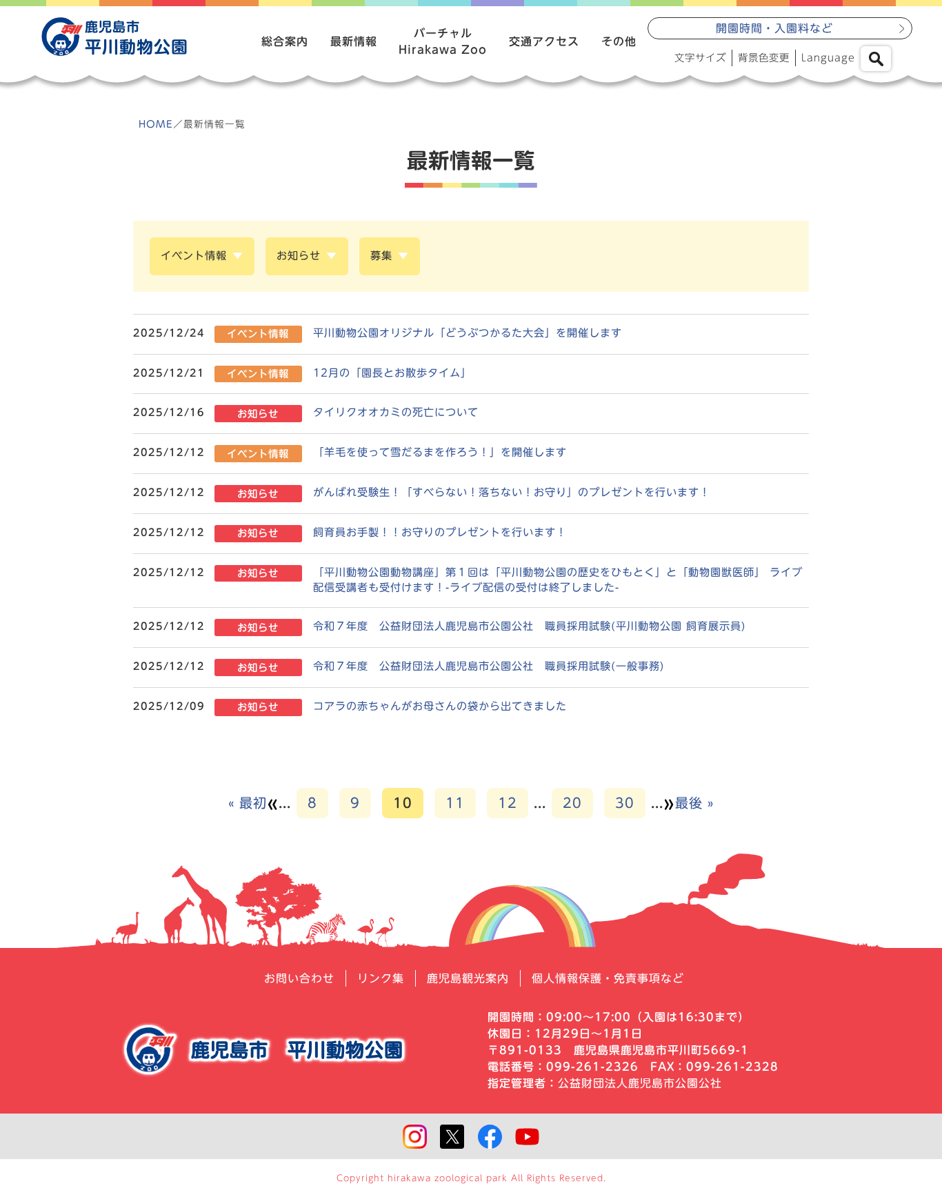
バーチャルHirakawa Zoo (443, 41)
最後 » (694, 802)
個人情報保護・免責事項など (608, 978)
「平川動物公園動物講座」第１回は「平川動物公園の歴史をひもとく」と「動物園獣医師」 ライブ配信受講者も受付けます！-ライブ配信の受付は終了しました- (558, 580)
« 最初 (247, 802)
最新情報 (353, 41)
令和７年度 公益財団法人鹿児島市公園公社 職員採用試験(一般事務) (489, 666)
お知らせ (299, 255)
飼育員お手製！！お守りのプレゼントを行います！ (440, 532)
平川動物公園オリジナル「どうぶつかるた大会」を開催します (467, 333)
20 (572, 802)
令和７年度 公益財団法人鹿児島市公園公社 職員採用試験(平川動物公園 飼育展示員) (529, 626)
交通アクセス (544, 41)
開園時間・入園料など (774, 28)
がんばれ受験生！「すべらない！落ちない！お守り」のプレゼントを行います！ (511, 492)
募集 (381, 255)
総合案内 (284, 41)
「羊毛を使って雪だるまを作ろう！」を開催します (440, 452)
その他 (619, 41)
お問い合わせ (299, 978)
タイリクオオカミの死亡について (396, 412)
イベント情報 (194, 255)
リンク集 (380, 978)
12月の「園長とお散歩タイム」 (392, 373)
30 (624, 802)
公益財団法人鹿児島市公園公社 (640, 1083)
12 (507, 802)
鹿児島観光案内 (468, 978)
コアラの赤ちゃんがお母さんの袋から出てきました (440, 706)
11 (455, 802)
